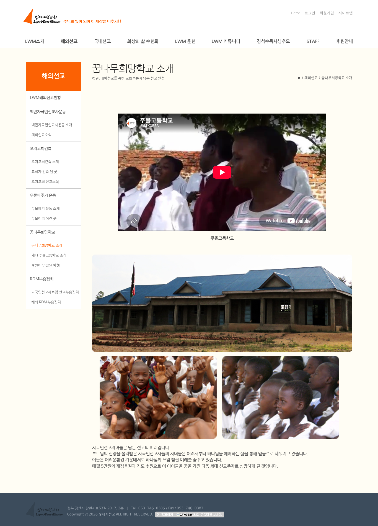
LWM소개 (34, 41)
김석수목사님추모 (273, 41)
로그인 (309, 13)
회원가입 (327, 13)
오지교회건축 (40, 148)
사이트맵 (345, 13)
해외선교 (69, 41)
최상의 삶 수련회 (143, 41)
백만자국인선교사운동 (48, 111)
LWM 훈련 (185, 41)
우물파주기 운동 (43, 195)
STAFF (313, 41)
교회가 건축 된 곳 (44, 172)
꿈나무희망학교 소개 (47, 245)
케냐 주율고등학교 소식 (49, 255)
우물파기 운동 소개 (46, 209)
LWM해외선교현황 (45, 97)
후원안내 (344, 41)
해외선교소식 (41, 135)
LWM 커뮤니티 (226, 41)
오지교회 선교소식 (45, 182)
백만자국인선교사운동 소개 (52, 125)
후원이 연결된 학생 (46, 265)
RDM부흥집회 (41, 279)
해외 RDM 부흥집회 (46, 302)
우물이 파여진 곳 (44, 219)
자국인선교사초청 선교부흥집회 (55, 292)
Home (295, 13)
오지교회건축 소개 (45, 162)
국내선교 (102, 41)
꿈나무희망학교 (42, 232)
